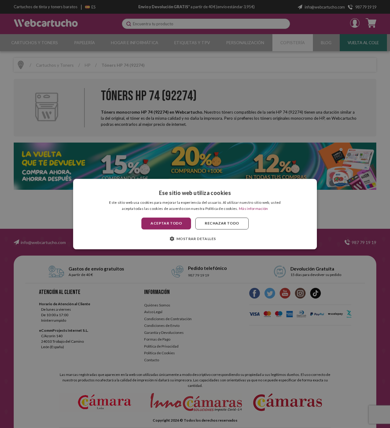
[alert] (195, 214)
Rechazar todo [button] (222, 223)
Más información (253, 208)
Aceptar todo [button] (166, 223)
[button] (195, 238)
